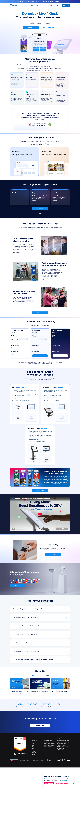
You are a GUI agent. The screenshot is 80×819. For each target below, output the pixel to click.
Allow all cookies (49, 783)
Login (57, 5)
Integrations (60, 738)
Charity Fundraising (48, 746)
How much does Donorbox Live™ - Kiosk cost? (26, 626)
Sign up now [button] (66, 5)
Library (33, 754)
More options (73, 783)
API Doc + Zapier (61, 749)
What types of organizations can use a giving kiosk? (27, 609)
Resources (43, 5)
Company (50, 5)
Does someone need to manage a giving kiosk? (26, 634)
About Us (34, 742)
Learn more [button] (53, 554)
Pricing (36, 5)
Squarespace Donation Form (63, 742)
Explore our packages (48, 27)
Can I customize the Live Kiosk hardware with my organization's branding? (33, 659)
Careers (33, 745)
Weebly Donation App (62, 745)
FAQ (32, 746)
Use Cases (46, 738)
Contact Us (34, 740)
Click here (50, 362)
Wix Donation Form (61, 743)
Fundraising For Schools (49, 745)
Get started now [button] (40, 725)
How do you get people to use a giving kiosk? (25, 642)
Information (35, 738)
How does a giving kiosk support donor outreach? (27, 651)
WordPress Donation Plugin (63, 740)
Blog (33, 675)
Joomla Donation (61, 748)
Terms (33, 748)
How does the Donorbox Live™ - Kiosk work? (25, 617)
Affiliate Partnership (36, 752)
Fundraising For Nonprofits (49, 743)
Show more (64, 780)
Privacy (33, 749)
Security (33, 751)
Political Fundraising (48, 740)
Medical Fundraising (48, 742)
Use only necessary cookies (62, 783)
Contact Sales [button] (40, 490)
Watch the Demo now (54, 1)
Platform (30, 5)
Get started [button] (31, 27)
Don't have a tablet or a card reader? (40, 212)
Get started (40, 208)
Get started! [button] (40, 312)
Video (47, 675)
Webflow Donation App (62, 746)
